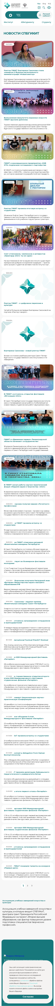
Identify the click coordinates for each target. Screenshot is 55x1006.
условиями (25, 981)
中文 (49, 4)
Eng (44, 4)
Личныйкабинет (46, 15)
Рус (39, 4)
